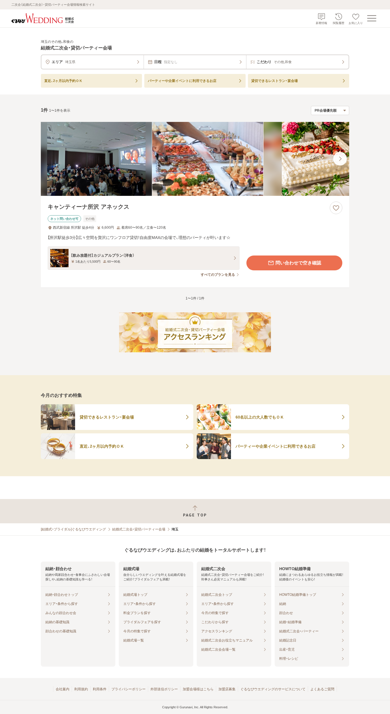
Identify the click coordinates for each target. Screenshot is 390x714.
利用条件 (99, 689)
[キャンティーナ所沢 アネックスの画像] (195, 159)
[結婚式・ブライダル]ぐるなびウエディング (73, 529)
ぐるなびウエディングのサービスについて (272, 689)
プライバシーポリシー (128, 689)
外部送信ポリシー (164, 689)
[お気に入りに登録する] (336, 208)
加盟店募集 (227, 689)
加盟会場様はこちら (198, 689)
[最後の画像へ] (340, 159)
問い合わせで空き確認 (298, 262)
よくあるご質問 (322, 689)
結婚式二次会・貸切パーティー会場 (138, 529)
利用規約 (81, 689)
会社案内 (62, 689)
